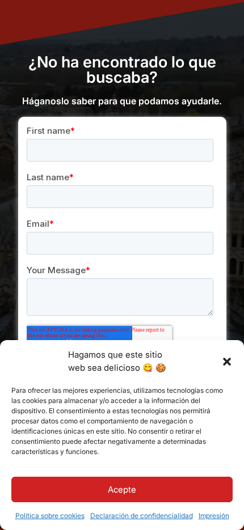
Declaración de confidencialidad (141, 515)
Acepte (122, 489)
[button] (227, 361)
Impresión (214, 515)
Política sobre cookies (50, 515)
